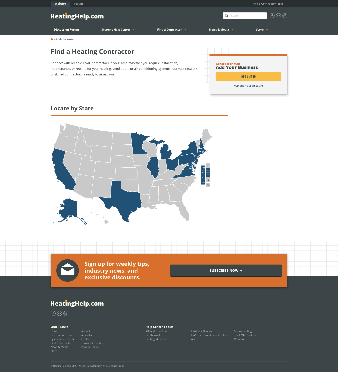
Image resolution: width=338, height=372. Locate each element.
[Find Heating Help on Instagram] (284, 15)
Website (60, 3)
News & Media (219, 29)
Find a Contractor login (267, 3)
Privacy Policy (89, 347)
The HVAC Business (245, 335)
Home (54, 331)
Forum (78, 3)
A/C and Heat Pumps (157, 331)
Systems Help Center (115, 29)
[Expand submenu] (134, 29)
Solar (193, 339)
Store (260, 29)
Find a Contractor (169, 29)
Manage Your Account (248, 86)
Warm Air (240, 339)
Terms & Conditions (93, 343)
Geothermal (152, 335)
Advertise (87, 335)
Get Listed (248, 76)
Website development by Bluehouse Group (101, 365)
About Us (86, 331)
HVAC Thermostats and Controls (209, 335)
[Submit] (227, 15)
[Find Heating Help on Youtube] (278, 15)
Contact (85, 339)
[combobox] (245, 15)
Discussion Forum (66, 29)
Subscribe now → (226, 270)
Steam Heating (243, 331)
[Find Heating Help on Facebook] (272, 15)
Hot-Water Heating (201, 331)
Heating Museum (155, 339)
